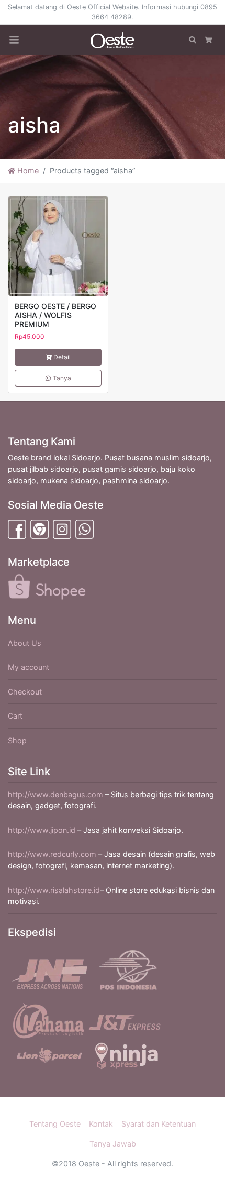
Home (27, 170)
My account (28, 667)
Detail (62, 357)
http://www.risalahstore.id (54, 890)
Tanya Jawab (112, 1143)
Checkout (25, 691)
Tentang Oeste (55, 1123)
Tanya (61, 378)
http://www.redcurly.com (52, 854)
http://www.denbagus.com (55, 794)
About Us (24, 642)
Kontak (101, 1123)
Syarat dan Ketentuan (158, 1123)
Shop (17, 740)
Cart (15, 715)
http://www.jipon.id (41, 829)
